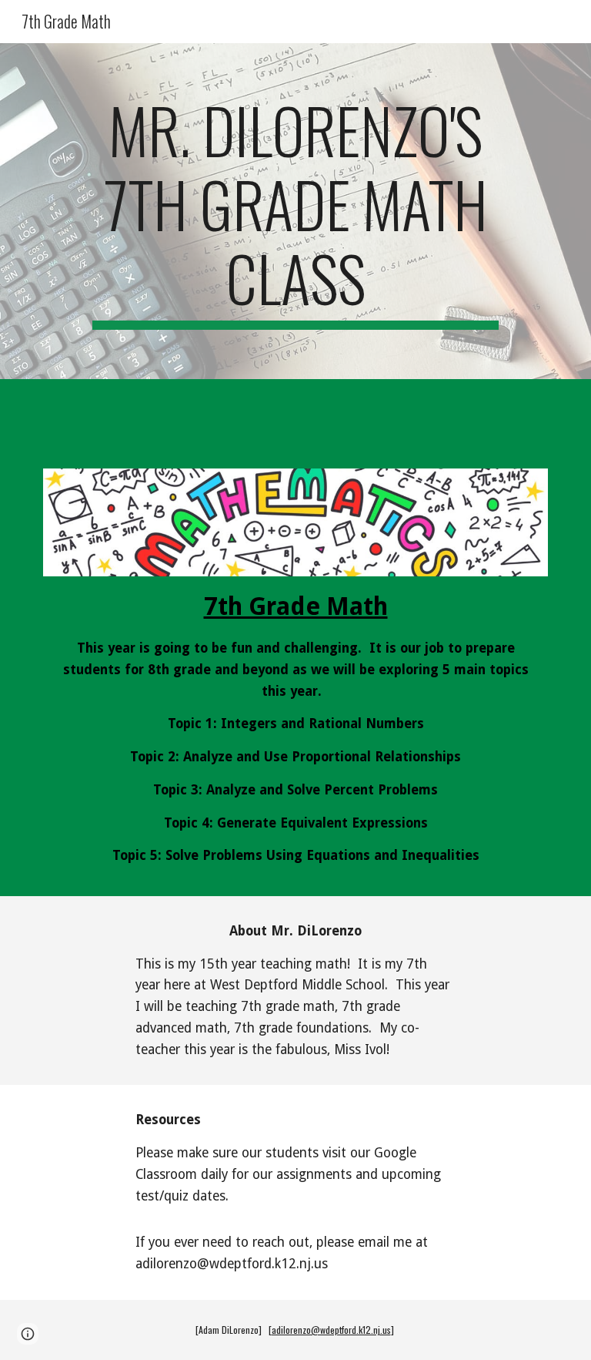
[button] (27, 1334)
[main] (295, 211)
